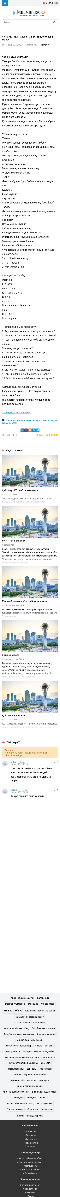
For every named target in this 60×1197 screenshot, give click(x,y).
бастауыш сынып (46, 1034)
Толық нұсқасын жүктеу (16, 412)
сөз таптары (45, 1068)
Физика (31, 1146)
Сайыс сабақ (47, 1003)
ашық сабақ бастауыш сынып (40, 1010)
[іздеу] (54, 22)
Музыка (31, 1192)
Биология (31, 1131)
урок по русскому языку (16, 1091)
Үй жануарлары (15, 1109)
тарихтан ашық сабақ (35, 1074)
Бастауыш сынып (10, 494)
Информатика (31, 1143)
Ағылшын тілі (8, 545)
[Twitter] (37, 430)
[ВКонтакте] (22, 430)
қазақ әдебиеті (44, 1103)
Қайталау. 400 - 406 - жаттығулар (20, 490)
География (30, 1135)
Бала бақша (31, 1173)
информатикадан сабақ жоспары (22, 1057)
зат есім (49, 1045)
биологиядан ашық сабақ (30, 1040)
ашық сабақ (12, 1010)
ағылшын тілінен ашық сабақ (29, 1022)
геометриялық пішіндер (19, 1045)
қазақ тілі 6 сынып (36, 1097)
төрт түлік (44, 1080)
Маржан (14, 790)
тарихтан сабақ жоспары (23, 1080)
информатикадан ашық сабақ (38, 1051)
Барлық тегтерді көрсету (30, 1115)
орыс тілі (46, 1063)
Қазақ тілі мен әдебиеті (13, 605)
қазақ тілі (18, 1097)
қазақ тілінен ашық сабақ (20, 1103)
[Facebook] (26, 430)
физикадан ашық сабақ (44, 1091)
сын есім (31, 1068)
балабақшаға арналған (43, 1028)
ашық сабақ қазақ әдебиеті (29, 1017)
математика (49, 1057)
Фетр (9, 420)
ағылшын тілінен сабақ (16, 1028)
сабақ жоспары (16, 1068)
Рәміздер (33, 1003)
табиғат (17, 1074)
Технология (43, 45)
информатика (13, 1051)
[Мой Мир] (34, 430)
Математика (31, 1139)
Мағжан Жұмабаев (15, 1003)
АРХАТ (13, 762)
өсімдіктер (47, 1109)
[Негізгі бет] (30, 13)
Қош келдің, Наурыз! (13, 715)
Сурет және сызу (31, 1185)
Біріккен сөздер (10, 655)
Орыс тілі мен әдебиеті (31, 1162)
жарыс (38, 1045)
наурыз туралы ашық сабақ (23, 1063)
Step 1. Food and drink (13, 540)
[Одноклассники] (30, 430)
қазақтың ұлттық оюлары (26, 420)
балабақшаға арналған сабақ (19, 1034)
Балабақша (43, 998)
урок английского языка (30, 1086)
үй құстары (32, 1109)
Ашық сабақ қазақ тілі (22, 998)
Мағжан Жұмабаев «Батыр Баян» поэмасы (25, 601)
